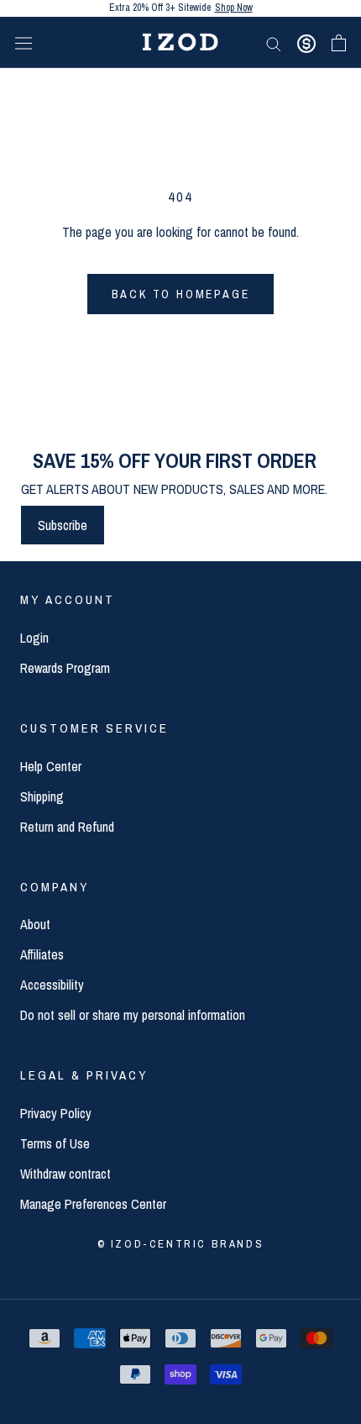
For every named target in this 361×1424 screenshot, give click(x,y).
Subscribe (62, 525)
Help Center (50, 766)
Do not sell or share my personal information (132, 1015)
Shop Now (234, 11)
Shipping (42, 796)
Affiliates (42, 954)
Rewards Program (65, 668)
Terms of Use (55, 1143)
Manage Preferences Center (93, 1204)
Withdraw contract (65, 1173)
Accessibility (52, 984)
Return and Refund (67, 826)
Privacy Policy (56, 1113)
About (35, 924)
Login (34, 637)
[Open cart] (339, 42)
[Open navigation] (23, 42)
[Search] (273, 42)
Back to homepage (181, 294)
